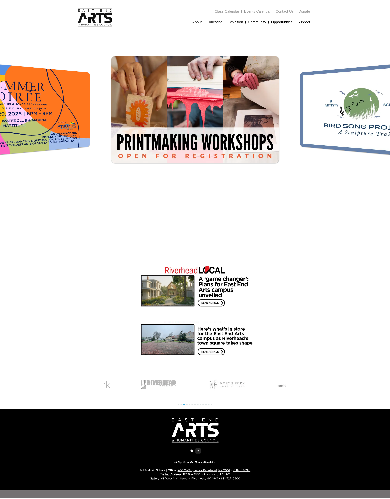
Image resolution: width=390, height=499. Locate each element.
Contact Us (285, 11)
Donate (304, 11)
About (197, 22)
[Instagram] (198, 451)
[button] (195, 109)
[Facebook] (192, 451)
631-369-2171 (241, 470)
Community (257, 22)
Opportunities (281, 22)
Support (303, 22)
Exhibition (235, 22)
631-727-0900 (230, 478)
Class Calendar (227, 11)
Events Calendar (257, 11)
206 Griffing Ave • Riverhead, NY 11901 (204, 470)
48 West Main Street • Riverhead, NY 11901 (189, 478)
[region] (195, 109)
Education (215, 22)
